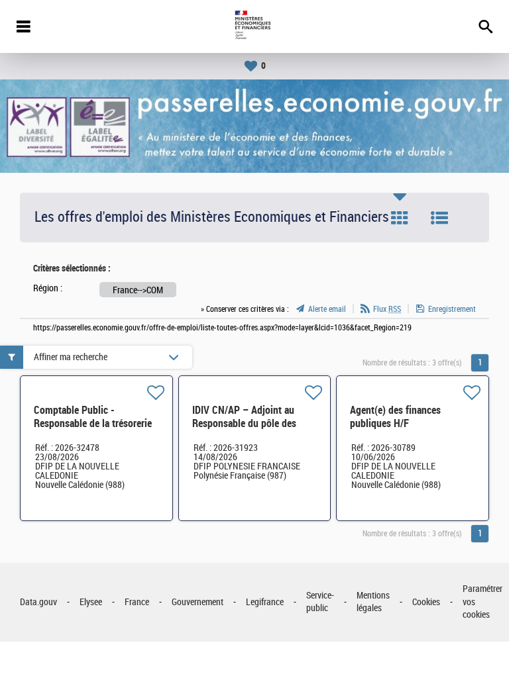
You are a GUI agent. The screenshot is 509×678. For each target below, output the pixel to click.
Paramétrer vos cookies (482, 601)
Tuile (400, 217)
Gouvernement (197, 602)
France (137, 602)
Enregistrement (452, 309)
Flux (387, 309)
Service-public (320, 602)
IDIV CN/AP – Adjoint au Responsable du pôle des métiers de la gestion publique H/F (244, 430)
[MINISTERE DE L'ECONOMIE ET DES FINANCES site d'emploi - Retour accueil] (254, 26)
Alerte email (327, 309)
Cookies (426, 602)
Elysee (91, 602)
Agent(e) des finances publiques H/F (395, 417)
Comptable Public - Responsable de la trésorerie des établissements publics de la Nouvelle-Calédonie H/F (95, 430)
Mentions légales (373, 602)
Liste (439, 217)
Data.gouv (38, 602)
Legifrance (265, 602)
